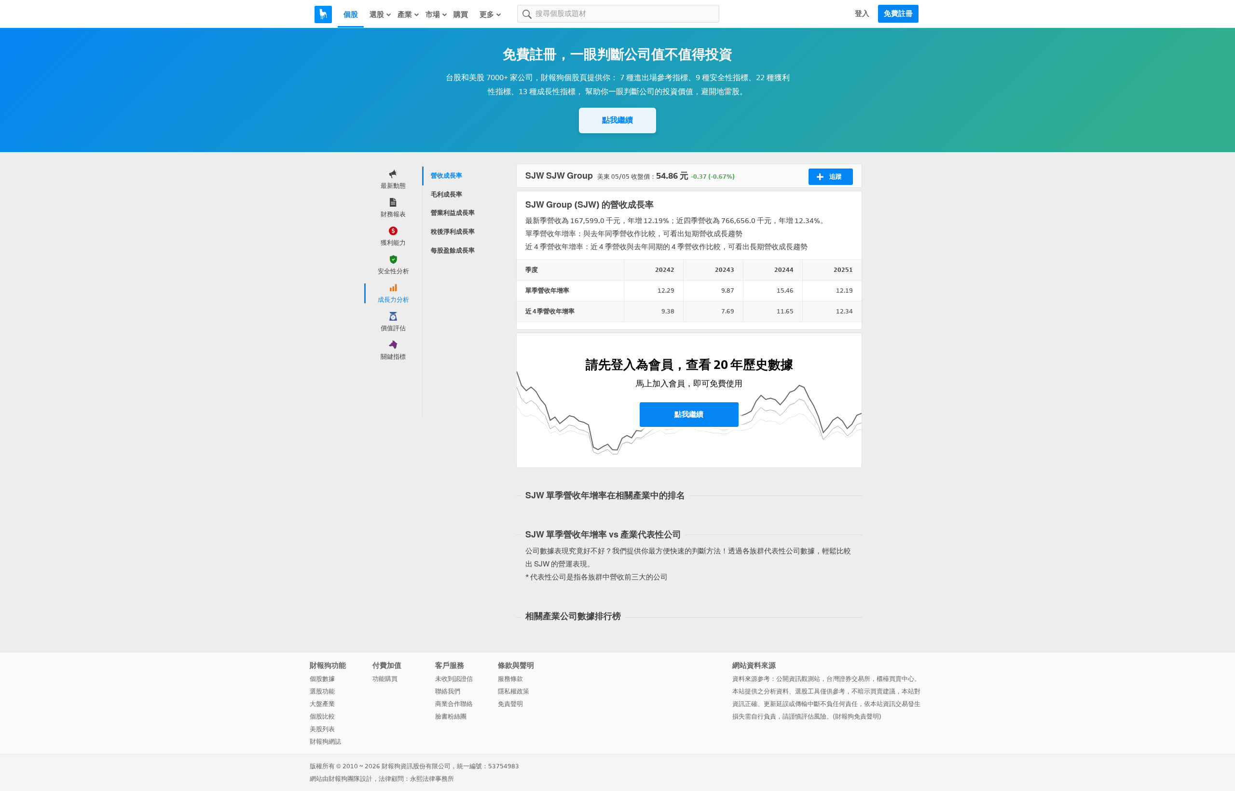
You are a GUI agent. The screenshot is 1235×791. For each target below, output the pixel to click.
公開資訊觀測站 (798, 678)
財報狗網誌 (325, 741)
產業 (405, 14)
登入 (862, 13)
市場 (432, 14)
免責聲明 (510, 703)
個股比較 (322, 716)
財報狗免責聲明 (857, 716)
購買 (460, 14)
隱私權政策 (513, 691)
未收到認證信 (454, 678)
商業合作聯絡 (454, 703)
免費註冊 (898, 13)
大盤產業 (322, 703)
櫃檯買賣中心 (895, 678)
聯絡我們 (447, 691)
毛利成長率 (446, 194)
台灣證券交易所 (848, 678)
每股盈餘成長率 (453, 250)
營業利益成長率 (453, 212)
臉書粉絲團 (451, 716)
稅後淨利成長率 (453, 231)
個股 (350, 14)
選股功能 (322, 691)
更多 (487, 14)
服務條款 (510, 678)
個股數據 (322, 678)
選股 (377, 14)
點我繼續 (617, 120)
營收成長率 (446, 175)
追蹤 (835, 176)
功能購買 (385, 678)
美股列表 (322, 729)
